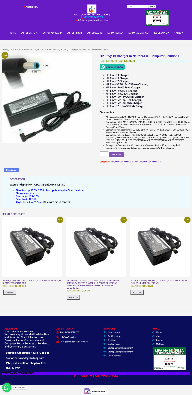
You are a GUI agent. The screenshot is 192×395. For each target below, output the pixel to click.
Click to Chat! (19, 387)
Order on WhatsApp (114, 66)
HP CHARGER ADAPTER (48, 49)
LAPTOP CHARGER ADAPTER (22, 49)
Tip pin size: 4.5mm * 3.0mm (43, 202)
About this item (107, 112)
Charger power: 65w (25, 193)
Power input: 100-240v (26, 199)
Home (5, 49)
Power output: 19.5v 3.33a (27, 196)
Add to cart (116, 154)
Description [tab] (11, 170)
